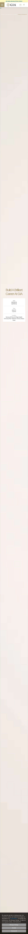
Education (3, 14)
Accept (14, 928)
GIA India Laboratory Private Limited (14, 1)
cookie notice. (13, 918)
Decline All (14, 931)
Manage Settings (14, 924)
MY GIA (24, 4)
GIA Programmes (9, 14)
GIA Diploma (15, 14)
